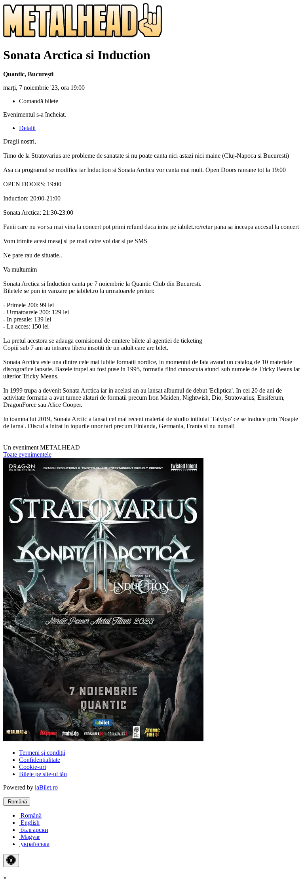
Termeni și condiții (42, 752)
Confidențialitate (39, 759)
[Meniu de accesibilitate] (11, 860)
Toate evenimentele (27, 454)
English (29, 822)
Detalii (27, 128)
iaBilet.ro (46, 787)
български (33, 829)
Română (16, 802)
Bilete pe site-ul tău (43, 774)
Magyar (29, 836)
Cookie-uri (32, 766)
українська (34, 844)
